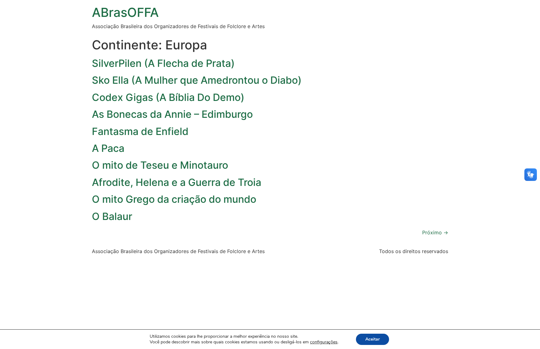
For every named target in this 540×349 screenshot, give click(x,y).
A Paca (108, 148)
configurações (324, 342)
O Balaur (112, 216)
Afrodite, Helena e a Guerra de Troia (176, 182)
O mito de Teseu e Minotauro (160, 165)
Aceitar (372, 339)
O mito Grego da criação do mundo (174, 199)
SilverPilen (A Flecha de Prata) (163, 63)
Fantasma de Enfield (140, 131)
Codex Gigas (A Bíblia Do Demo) (168, 97)
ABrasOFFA (125, 12)
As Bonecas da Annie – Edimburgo (172, 114)
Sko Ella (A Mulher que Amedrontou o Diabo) (197, 80)
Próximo (435, 232)
